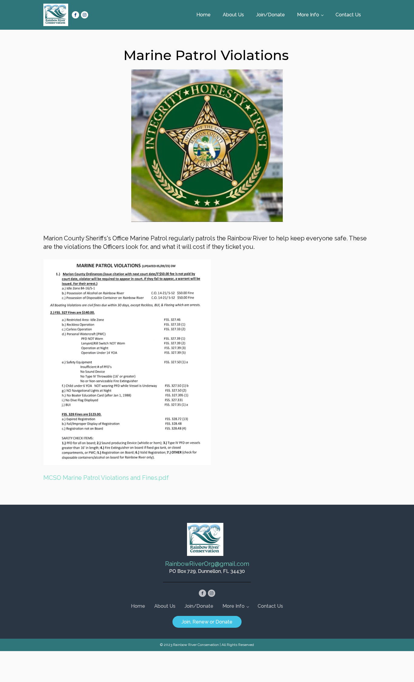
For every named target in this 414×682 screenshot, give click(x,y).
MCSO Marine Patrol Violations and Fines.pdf (106, 477)
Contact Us (348, 15)
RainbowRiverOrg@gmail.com (207, 563)
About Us (233, 15)
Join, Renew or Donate (207, 622)
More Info (308, 15)
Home (203, 15)
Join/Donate (270, 15)
